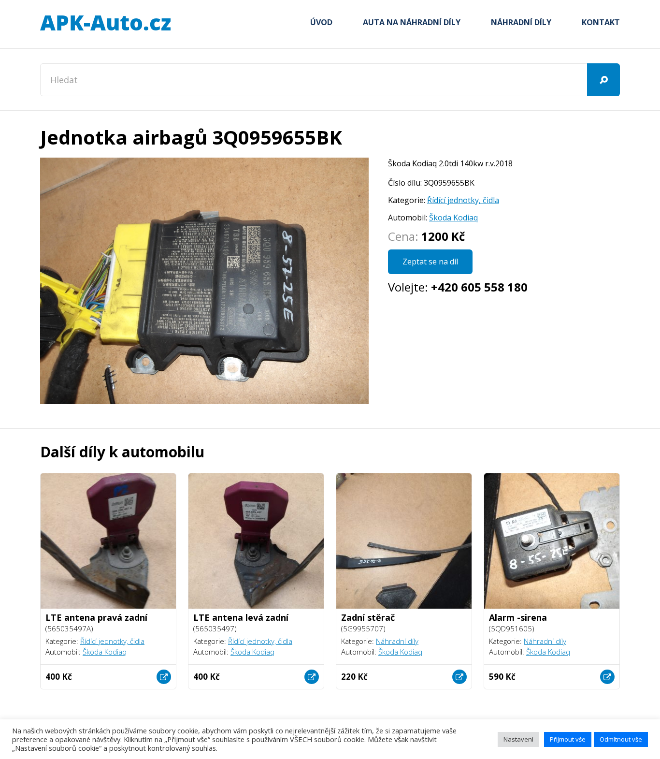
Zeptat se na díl (430, 261)
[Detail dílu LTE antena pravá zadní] (164, 677)
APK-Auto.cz (105, 23)
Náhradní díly (521, 22)
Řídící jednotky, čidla (463, 200)
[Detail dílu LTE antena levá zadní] (311, 677)
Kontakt (601, 22)
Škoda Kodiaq (453, 217)
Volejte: (458, 287)
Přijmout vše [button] (568, 739)
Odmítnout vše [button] (621, 739)
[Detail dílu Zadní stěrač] (459, 677)
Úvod (321, 22)
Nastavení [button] (518, 739)
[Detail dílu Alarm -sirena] (607, 677)
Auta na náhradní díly (411, 22)
